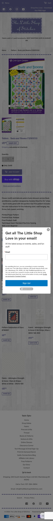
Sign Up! (26, 283)
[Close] (48, 229)
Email (7, 252)
